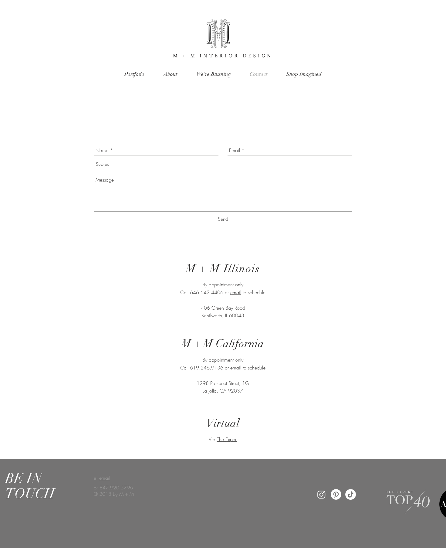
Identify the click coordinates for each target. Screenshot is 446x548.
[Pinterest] (336, 494)
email (235, 292)
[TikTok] (350, 494)
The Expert (227, 439)
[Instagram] (321, 494)
